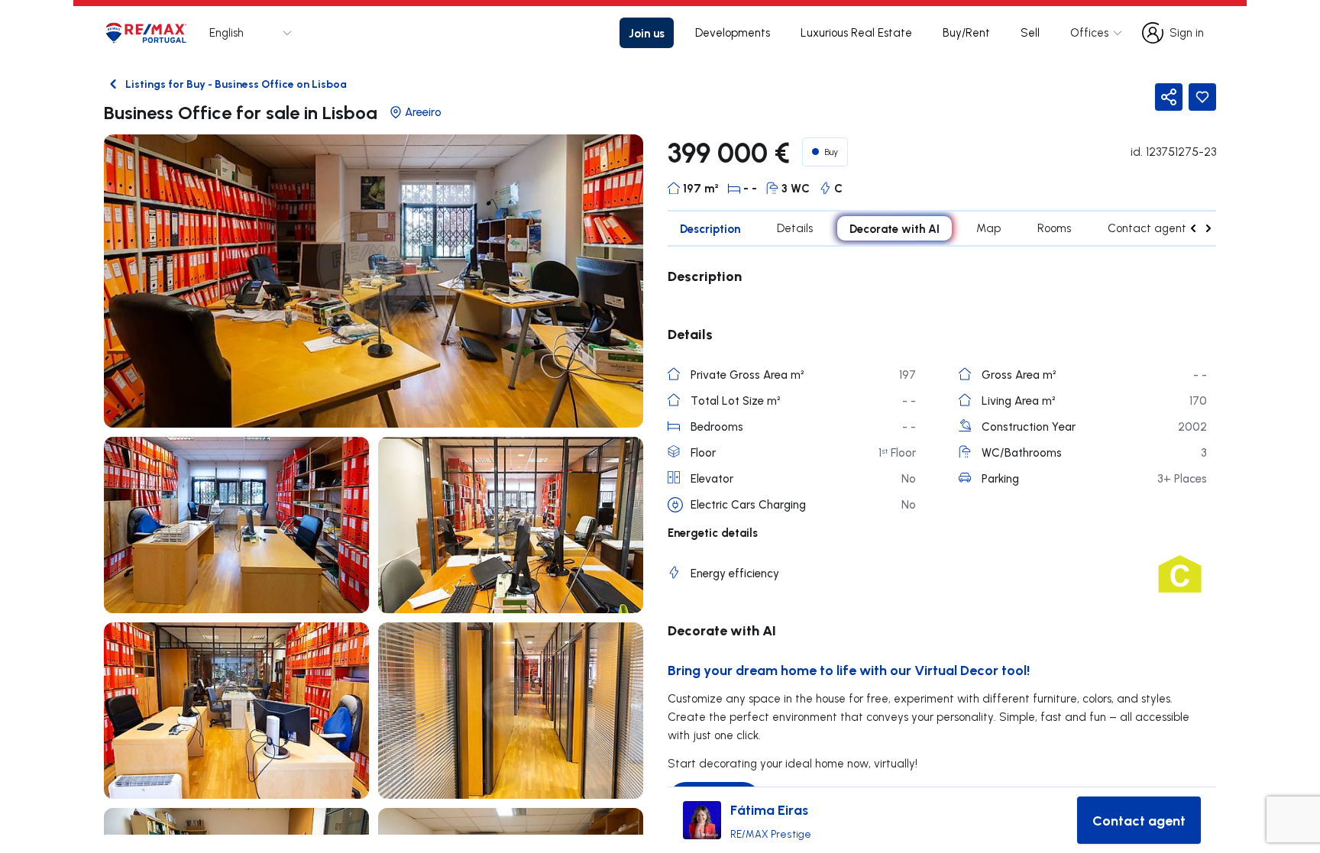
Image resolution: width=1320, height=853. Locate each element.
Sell (1030, 32)
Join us (647, 32)
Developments (732, 32)
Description (710, 228)
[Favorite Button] (1202, 97)
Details (795, 228)
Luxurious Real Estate (856, 32)
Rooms (1054, 228)
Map (988, 228)
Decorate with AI (894, 228)
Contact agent (1147, 228)
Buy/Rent (966, 32)
